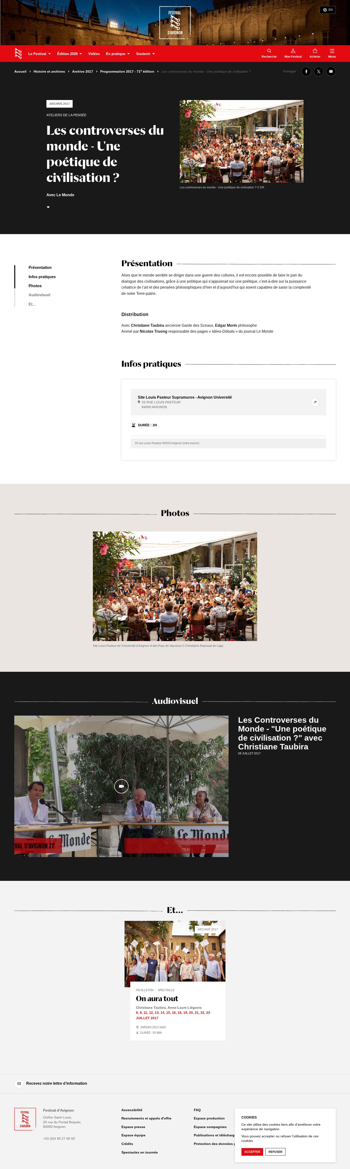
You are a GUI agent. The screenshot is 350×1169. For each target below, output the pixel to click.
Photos (35, 286)
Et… (32, 304)
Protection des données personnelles (224, 1144)
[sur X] (318, 71)
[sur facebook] (306, 71)
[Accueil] (18, 53)
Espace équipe (133, 1135)
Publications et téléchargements (220, 1135)
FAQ (197, 1110)
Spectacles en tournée (139, 1152)
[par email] (331, 71)
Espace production (209, 1118)
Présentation (40, 268)
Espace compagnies (210, 1127)
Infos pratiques (42, 277)
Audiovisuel (39, 295)
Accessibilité (131, 1110)
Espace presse (133, 1127)
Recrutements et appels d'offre (146, 1118)
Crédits (127, 1144)
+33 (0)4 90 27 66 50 (59, 1138)
